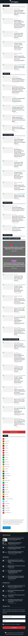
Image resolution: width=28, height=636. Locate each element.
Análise (15, 41)
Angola (15, 53)
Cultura (15, 31)
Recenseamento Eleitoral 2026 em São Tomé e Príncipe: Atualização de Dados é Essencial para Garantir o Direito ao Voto (19, 24)
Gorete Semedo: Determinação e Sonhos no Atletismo (16, 595)
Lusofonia (20, 53)
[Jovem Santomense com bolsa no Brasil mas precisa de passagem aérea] (5, 539)
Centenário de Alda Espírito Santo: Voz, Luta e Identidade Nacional (18, 35)
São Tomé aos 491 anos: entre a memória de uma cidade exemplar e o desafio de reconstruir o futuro (19, 331)
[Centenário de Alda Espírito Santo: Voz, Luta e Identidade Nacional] (8, 34)
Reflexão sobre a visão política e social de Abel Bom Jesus (19, 68)
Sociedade (14, 85)
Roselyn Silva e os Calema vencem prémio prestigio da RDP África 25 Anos (16, 548)
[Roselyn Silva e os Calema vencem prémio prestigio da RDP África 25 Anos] (5, 548)
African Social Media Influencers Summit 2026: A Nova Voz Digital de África (19, 12)
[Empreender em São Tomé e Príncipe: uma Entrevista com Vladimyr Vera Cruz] (5, 587)
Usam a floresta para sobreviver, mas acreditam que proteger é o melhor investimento (15, 600)
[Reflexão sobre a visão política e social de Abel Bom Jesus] (8, 66)
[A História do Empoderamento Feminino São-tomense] (5, 592)
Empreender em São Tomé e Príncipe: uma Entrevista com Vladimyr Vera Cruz (16, 586)
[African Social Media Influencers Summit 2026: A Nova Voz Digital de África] (8, 11)
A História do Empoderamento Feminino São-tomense (16, 591)
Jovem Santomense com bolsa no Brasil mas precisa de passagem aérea (16, 539)
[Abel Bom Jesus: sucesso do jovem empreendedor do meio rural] (5, 543)
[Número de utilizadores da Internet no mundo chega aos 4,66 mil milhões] (5, 552)
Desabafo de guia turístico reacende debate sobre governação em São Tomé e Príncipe (18, 46)
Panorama (23, 41)
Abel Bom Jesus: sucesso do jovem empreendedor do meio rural (15, 543)
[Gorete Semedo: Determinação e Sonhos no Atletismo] (5, 596)
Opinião (19, 41)
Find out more (7, 527)
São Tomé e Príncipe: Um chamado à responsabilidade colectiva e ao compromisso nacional (19, 320)
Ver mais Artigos (14, 432)
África (15, 8)
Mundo (18, 8)
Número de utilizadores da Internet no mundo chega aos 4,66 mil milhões (16, 552)
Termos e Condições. (15, 624)
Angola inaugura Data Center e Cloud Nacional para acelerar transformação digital (19, 58)
